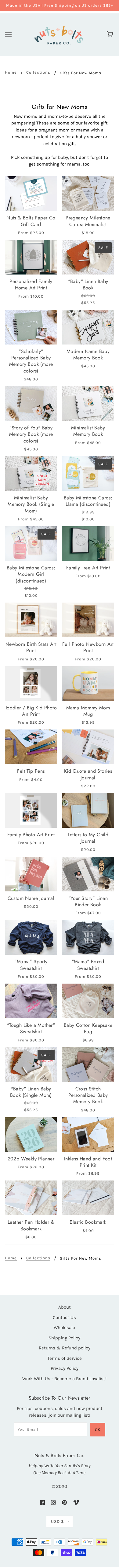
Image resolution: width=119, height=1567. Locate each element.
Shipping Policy (64, 1338)
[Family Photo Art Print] (31, 810)
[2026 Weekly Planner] (31, 1134)
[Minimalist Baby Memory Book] (88, 403)
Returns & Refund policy (64, 1348)
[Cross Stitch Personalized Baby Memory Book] (88, 1064)
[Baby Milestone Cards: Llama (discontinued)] (88, 473)
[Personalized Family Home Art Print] (31, 257)
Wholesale (64, 1327)
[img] (42, 1502)
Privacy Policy (64, 1368)
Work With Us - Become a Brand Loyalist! (64, 1378)
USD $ (57, 1521)
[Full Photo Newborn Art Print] (88, 620)
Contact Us (64, 1317)
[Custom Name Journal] (31, 874)
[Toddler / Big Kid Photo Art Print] (31, 683)
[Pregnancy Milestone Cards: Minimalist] (88, 193)
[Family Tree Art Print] (88, 543)
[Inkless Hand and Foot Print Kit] (88, 1134)
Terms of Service (64, 1358)
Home (11, 72)
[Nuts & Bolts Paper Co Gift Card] (31, 193)
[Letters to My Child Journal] (88, 810)
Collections (38, 72)
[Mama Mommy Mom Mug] (88, 683)
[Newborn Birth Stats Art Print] (31, 620)
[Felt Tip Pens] (31, 746)
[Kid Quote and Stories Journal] (88, 746)
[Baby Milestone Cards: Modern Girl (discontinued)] (31, 543)
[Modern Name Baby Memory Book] (88, 327)
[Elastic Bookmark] (88, 1197)
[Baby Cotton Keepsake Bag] (88, 1001)
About (64, 1307)
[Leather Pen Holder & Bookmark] (31, 1197)
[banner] (58, 34)
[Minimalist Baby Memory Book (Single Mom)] (31, 473)
